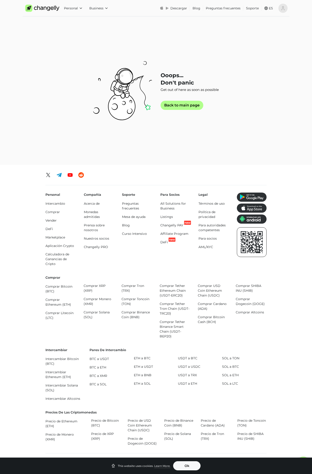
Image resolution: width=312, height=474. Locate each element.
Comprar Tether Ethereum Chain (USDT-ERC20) (173, 290)
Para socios (207, 238)
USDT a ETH (187, 383)
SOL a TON (230, 358)
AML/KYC (205, 247)
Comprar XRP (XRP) (95, 288)
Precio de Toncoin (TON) (251, 422)
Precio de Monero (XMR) (59, 436)
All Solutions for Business (173, 205)
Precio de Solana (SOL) (177, 436)
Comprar (52, 212)
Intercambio (55, 203)
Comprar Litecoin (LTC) (59, 315)
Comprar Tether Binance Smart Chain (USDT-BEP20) (172, 329)
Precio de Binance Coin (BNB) (178, 422)
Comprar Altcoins (250, 312)
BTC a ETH (98, 367)
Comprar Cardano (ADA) (212, 306)
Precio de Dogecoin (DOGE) (142, 441)
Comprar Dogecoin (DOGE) (250, 301)
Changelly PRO (96, 247)
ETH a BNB (142, 375)
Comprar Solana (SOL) (97, 314)
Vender (51, 220)
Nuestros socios (96, 238)
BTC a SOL (98, 384)
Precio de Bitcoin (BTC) (105, 422)
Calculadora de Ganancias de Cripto (57, 259)
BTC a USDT (99, 359)
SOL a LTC (230, 383)
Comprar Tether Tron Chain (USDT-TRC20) (174, 308)
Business (96, 8)
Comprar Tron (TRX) (133, 288)
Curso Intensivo (134, 234)
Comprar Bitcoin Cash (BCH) (211, 319)
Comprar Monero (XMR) (97, 301)
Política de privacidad (206, 214)
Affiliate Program (174, 234)
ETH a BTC (142, 358)
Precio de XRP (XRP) (102, 436)
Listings (166, 217)
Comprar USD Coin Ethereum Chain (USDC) (210, 290)
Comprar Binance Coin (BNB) (136, 314)
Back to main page (182, 105)
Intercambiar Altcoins (62, 399)
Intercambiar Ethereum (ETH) (58, 374)
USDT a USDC (189, 367)
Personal (71, 8)
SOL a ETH (230, 375)
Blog (196, 8)
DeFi (49, 229)
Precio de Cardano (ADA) (213, 422)
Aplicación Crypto (59, 246)
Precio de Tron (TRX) (212, 436)
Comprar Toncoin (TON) (135, 301)
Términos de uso (211, 203)
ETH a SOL (142, 383)
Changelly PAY (171, 225)
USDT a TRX (187, 375)
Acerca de (92, 203)
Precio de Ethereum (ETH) (61, 423)
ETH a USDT (143, 367)
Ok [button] (187, 466)
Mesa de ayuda (133, 217)
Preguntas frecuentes (223, 8)
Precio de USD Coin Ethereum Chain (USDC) (140, 425)
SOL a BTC (230, 367)
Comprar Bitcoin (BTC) (58, 288)
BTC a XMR (98, 376)
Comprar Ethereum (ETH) (58, 302)
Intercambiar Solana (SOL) (61, 387)
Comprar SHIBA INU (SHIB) (248, 288)
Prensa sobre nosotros (94, 227)
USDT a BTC (187, 358)
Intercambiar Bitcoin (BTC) (62, 361)
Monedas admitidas (92, 214)
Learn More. (162, 466)
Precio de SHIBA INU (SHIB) (250, 436)
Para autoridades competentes (212, 227)
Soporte (252, 8)
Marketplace (55, 237)
